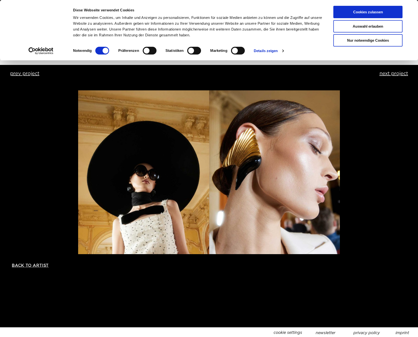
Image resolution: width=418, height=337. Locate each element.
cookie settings (288, 332)
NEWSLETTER (325, 332)
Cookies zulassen (368, 12)
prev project (24, 73)
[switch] (150, 51)
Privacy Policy (366, 332)
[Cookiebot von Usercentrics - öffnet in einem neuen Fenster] (41, 51)
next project (394, 73)
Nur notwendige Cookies (368, 40)
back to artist (30, 265)
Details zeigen (266, 51)
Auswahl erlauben (368, 26)
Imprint (402, 332)
